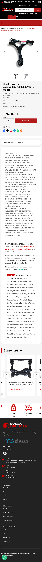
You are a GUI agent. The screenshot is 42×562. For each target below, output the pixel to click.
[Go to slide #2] (26, 76)
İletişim (35, 5)
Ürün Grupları (12, 28)
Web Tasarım (26, 553)
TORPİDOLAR (6, 537)
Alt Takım (21, 28)
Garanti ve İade (7, 509)
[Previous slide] (4, 52)
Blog (29, 5)
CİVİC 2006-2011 (20, 106)
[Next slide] (38, 52)
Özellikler (20, 142)
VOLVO (5, 533)
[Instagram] (5, 454)
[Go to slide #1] (16, 76)
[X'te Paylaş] (7, 130)
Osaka (16, 100)
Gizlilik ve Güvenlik (8, 513)
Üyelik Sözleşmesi (8, 520)
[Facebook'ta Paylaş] (4, 130)
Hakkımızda (22, 5)
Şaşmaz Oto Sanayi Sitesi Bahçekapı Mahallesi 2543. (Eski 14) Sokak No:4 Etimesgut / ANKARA (19, 2)
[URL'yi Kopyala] (21, 130)
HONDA (5, 529)
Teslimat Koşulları (8, 516)
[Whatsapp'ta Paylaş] (18, 130)
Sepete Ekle (26, 121)
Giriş (10, 17)
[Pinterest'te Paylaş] (11, 130)
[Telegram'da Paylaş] (14, 130)
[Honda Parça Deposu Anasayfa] (7, 9)
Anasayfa (3, 28)
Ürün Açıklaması (9, 142)
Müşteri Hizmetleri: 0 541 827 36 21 (28, 13)
